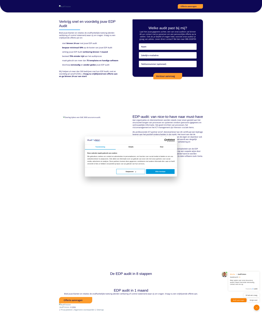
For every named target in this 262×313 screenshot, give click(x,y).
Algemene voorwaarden (84, 309)
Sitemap (100, 309)
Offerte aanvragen (189, 6)
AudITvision (64, 307)
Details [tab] (131, 147)
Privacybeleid (66, 309)
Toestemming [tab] (100, 147)
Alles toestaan (160, 171)
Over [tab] (161, 147)
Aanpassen (130, 171)
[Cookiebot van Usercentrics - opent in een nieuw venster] (166, 140)
